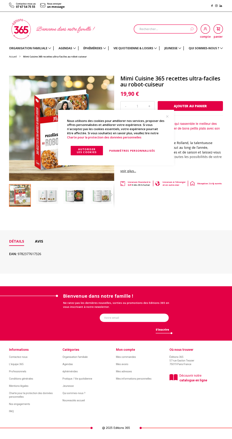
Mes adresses (124, 371)
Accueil (13, 56)
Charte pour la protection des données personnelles (104, 137)
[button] (49, 195)
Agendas (68, 364)
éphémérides (70, 371)
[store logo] (21, 29)
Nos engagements (19, 404)
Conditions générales (21, 378)
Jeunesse (68, 385)
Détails (16, 241)
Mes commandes (126, 356)
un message (56, 7)
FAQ (11, 411)
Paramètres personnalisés (132, 150)
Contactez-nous (18, 356)
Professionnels (17, 371)
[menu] (116, 48)
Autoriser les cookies (87, 150)
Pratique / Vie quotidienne (77, 378)
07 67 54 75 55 (25, 7)
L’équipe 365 (16, 364)
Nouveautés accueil (74, 400)
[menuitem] (30, 48)
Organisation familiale (75, 356)
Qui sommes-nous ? (74, 393)
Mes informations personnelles (134, 378)
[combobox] (165, 29)
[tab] (16, 241)
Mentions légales (18, 385)
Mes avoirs (122, 364)
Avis (39, 241)
